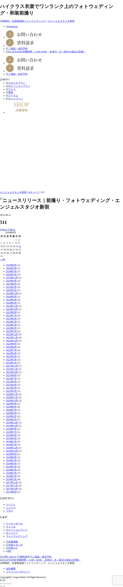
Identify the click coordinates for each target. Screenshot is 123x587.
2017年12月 (12, 482)
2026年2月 (11, 274)
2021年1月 (11, 391)
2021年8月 (11, 375)
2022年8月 (11, 347)
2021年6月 (11, 381)
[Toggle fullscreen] (7, 583)
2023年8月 (11, 312)
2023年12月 (12, 306)
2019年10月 (12, 425)
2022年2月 (11, 359)
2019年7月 (11, 432)
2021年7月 (11, 378)
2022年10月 (12, 340)
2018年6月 (11, 463)
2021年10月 (12, 372)
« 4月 (2, 259)
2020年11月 (12, 397)
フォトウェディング (17, 536)
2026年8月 (11, 265)
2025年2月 (11, 290)
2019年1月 (11, 444)
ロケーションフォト (17, 530)
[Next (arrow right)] (4, 586)
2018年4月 (11, 470)
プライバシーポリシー (18, 571)
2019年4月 (11, 438)
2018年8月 (11, 457)
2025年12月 (12, 277)
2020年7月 (11, 410)
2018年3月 (11, 473)
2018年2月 (11, 476)
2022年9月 (11, 344)
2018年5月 (11, 466)
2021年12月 (12, 366)
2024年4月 (11, 299)
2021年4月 (11, 385)
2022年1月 (11, 362)
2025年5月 (11, 287)
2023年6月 (11, 318)
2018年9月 (11, 454)
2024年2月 (11, 303)
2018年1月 (11, 479)
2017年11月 (12, 485)
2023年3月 (11, 325)
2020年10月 (12, 400)
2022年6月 (11, 353)
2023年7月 (11, 315)
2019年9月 (11, 429)
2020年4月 (11, 416)
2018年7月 (11, 460)
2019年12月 (12, 422)
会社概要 (11, 568)
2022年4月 (11, 356)
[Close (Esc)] (1, 583)
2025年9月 (11, 281)
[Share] (4, 583)
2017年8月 (11, 492)
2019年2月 (11, 441)
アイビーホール (14, 523)
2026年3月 (11, 271)
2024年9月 (11, 296)
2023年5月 (11, 322)
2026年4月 (11, 268)
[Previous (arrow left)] (1, 586)
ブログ (9, 511)
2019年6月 (11, 435)
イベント (11, 504)
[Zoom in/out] (10, 583)
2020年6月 (11, 413)
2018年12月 (12, 448)
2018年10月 (12, 451)
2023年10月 (12, 309)
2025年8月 (11, 284)
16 (19, 246)
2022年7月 (11, 350)
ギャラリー (12, 533)
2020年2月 (11, 419)
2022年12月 (12, 334)
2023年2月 (11, 328)
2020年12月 (12, 394)
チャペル (11, 526)
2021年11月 (12, 369)
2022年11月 (12, 337)
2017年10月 (12, 489)
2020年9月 (11, 403)
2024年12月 (12, 293)
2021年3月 (11, 388)
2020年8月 (11, 407)
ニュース (11, 507)
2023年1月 (11, 331)
